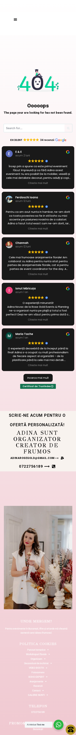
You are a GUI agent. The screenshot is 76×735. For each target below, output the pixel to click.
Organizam (36, 658)
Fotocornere (37, 672)
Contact (36, 690)
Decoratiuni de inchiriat (36, 663)
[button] (15, 19)
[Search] (68, 128)
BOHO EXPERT (36, 676)
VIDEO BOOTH (36, 667)
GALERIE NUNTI (36, 695)
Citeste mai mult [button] (38, 183)
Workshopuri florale (36, 654)
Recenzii (37, 685)
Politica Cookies (38, 644)
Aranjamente (36, 681)
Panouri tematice (36, 649)
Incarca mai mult (38, 378)
